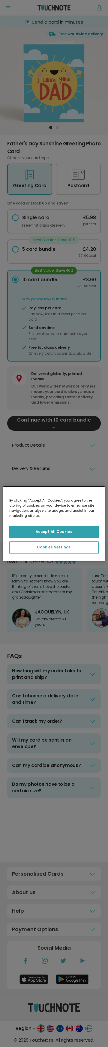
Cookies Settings (54, 547)
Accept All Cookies (54, 531)
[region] (54, 523)
